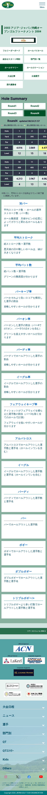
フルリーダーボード (11, 50)
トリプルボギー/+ (23, 598)
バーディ (23, 491)
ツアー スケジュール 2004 (35, 631)
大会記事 (11, 76)
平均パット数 (23, 264)
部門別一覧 (35, 59)
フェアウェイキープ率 (23, 404)
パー (23, 518)
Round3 (12, 113)
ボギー (23, 544)
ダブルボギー (23, 571)
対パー (24, 203)
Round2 (35, 106)
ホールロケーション (35, 67)
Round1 (12, 106)
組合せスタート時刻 (11, 59)
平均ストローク (23, 237)
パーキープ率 (23, 291)
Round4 (35, 113)
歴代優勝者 (11, 84)
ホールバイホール (35, 50)
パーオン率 (23, 318)
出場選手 (35, 76)
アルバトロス (23, 438)
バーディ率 (23, 349)
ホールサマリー (11, 67)
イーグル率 (23, 377)
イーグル (23, 465)
